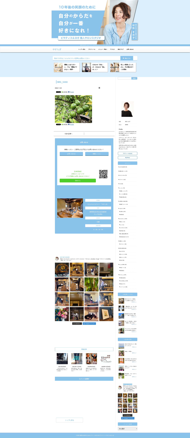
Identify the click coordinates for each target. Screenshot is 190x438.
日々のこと (121, 274)
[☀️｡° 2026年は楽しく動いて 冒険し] (91, 314)
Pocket (72, 92)
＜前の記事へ (68, 134)
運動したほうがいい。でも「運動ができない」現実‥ (70, 67)
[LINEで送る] (64, 92)
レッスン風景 (122, 194)
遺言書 (121, 270)
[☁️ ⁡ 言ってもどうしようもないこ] (62, 314)
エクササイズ (122, 227)
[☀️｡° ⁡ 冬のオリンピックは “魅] (106, 299)
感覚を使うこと (122, 171)
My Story (127, 157)
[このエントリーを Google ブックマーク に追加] (68, 92)
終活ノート (122, 267)
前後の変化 (122, 197)
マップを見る (98, 214)
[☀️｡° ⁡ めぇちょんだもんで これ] (62, 270)
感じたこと (122, 257)
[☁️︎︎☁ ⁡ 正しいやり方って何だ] (77, 270)
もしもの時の (122, 264)
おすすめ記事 (122, 166)
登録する (78, 180)
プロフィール (91, 49)
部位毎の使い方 (123, 236)
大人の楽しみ (122, 280)
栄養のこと (121, 241)
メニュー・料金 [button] (102, 49)
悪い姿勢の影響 (123, 233)
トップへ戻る (81, 49)
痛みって (122, 221)
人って (121, 224)
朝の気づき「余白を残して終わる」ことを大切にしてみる (105, 370)
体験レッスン (97, 154)
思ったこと (122, 254)
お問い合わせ (130, 49)
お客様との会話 (122, 201)
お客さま (122, 211)
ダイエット (122, 244)
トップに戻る (69, 420)
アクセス (112, 49)
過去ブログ (121, 49)
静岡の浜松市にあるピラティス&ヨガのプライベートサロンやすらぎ (97, 435)
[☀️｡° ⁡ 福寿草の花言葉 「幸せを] (106, 314)
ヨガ (120, 183)
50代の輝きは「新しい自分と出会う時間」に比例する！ (76, 370)
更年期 (121, 230)
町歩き (121, 283)
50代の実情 (121, 248)
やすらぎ (57, 49)
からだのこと (122, 218)
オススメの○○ (122, 175)
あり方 (121, 251)
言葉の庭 (122, 277)
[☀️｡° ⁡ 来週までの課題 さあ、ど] (106, 284)
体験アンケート (123, 204)
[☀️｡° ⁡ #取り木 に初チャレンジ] (91, 284)
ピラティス (121, 179)
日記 (121, 260)
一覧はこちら (127, 58)
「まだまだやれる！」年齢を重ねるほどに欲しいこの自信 (62, 370)
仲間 (121, 214)
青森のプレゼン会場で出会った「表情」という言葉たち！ (91, 370)
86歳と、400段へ (128, 351)
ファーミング (122, 286)
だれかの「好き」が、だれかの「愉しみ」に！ (98, 67)
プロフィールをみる (127, 153)
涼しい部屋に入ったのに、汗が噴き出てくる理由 (127, 67)
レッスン (121, 188)
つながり (121, 208)
